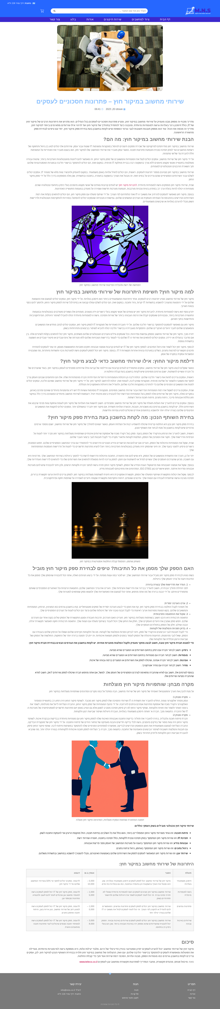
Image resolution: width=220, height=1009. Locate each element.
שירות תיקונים (112, 19)
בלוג (73, 19)
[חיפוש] (54, 11)
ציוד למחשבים (141, 19)
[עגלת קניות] (42, 11)
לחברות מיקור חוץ (128, 185)
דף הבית (165, 19)
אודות (90, 19)
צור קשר (55, 19)
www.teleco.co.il (88, 962)
